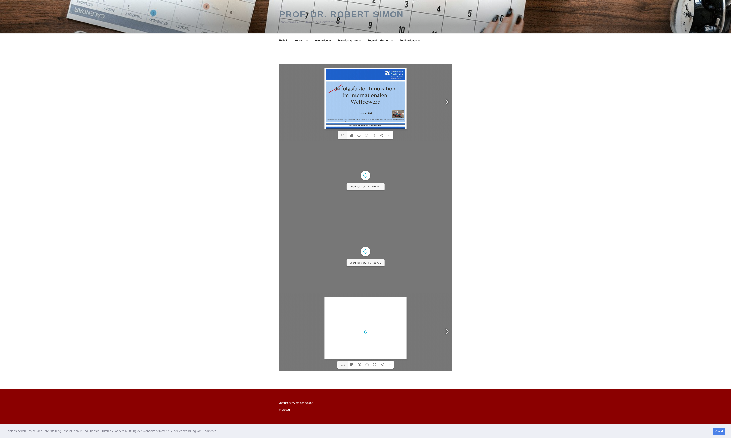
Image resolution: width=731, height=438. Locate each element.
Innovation (321, 40)
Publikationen (408, 40)
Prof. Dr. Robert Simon (341, 14)
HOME (283, 40)
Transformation (348, 40)
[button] (219, 431)
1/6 (342, 135)
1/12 (343, 364)
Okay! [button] (719, 431)
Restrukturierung (378, 40)
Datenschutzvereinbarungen (295, 402)
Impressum (285, 409)
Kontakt (299, 40)
